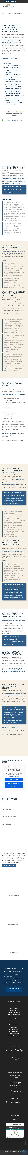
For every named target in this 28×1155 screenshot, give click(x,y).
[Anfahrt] (21, 1)
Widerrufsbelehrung (12, 1153)
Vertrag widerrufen (15, 1143)
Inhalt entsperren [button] (14, 779)
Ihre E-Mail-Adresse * (9, 809)
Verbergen (9, 63)
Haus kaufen (14, 1018)
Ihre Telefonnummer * (9, 816)
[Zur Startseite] (18, 1)
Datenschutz (6, 1153)
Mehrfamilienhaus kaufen (14, 1016)
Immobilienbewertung (14, 1033)
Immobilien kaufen (14, 1008)
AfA (23, 421)
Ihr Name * (5, 802)
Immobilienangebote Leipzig (14, 1012)
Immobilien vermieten (14, 1031)
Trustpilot (15, 1119)
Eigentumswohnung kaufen (14, 1014)
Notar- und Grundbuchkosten (10, 408)
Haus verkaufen (14, 1027)
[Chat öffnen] (25, 1152)
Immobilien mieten (14, 1010)
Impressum (22, 1151)
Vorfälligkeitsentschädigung (9, 414)
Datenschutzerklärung (14, 853)
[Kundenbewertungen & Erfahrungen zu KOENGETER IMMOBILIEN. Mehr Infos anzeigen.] (15, 1138)
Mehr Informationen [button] (14, 776)
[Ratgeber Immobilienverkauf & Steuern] (14, 136)
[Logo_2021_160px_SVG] (11, 6)
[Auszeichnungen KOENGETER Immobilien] (15, 1102)
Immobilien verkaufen (14, 1029)
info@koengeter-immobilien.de (15, 1090)
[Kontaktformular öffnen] (23, 1)
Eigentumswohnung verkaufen (14, 1035)
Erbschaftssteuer (7, 641)
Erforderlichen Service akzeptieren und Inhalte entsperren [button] (14, 785)
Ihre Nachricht (6, 824)
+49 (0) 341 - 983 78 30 (11, 1)
